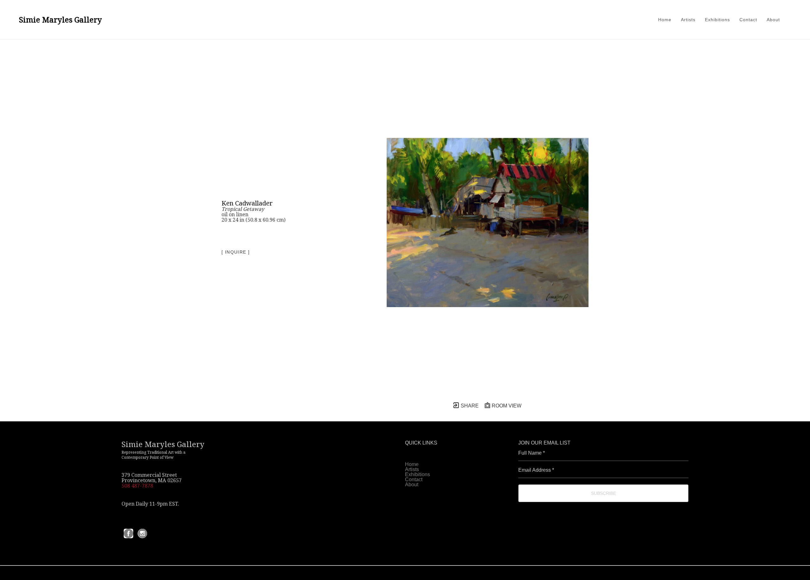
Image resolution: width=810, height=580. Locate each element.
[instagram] (142, 533)
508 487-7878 (137, 485)
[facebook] (128, 533)
